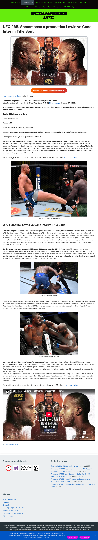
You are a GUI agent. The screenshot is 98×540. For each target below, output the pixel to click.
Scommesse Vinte (9, 499)
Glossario (6, 505)
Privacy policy (84, 537)
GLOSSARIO (84, 2)
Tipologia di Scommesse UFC (13, 513)
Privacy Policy (8, 516)
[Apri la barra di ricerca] (73, 7)
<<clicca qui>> (71, 157)
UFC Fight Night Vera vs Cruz (13, 508)
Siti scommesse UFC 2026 (61, 7)
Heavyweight (55, 103)
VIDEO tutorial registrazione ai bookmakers (37, 7)
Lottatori (6, 502)
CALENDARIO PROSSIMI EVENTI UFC (66, 2)
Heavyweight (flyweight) (12, 96)
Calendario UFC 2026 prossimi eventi (64, 466)
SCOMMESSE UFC (14, 2)
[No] (96, 535)
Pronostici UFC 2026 (11, 444)
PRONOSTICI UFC (27, 2)
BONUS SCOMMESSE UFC (44, 2)
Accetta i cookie (73, 537)
